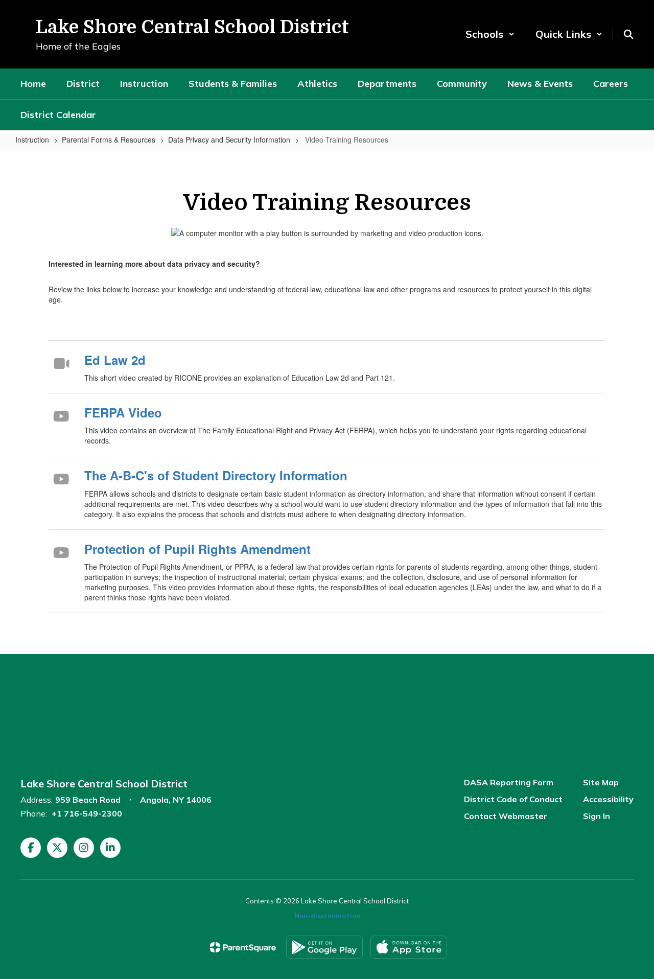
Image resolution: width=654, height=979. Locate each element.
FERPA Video (123, 412)
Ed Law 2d (115, 359)
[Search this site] (628, 34)
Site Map (601, 782)
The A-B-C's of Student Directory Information (215, 475)
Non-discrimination (327, 916)
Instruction (32, 139)
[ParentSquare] (242, 947)
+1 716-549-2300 (87, 813)
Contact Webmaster (505, 816)
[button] (490, 34)
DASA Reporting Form (508, 782)
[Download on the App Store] (408, 947)
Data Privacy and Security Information (229, 139)
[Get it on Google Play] (324, 947)
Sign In (596, 816)
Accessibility (608, 799)
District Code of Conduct (513, 799)
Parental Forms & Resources (108, 139)
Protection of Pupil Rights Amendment (197, 548)
